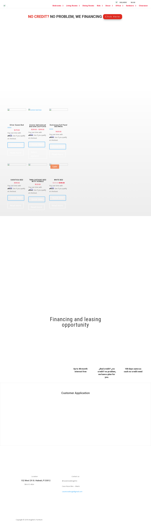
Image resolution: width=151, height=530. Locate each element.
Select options (35, 154)
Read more (15, 152)
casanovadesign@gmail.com (72, 491)
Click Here (112, 16)
